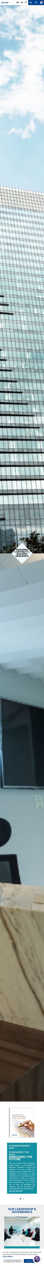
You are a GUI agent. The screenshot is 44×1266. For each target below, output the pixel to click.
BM (17, 2)
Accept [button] (29, 1261)
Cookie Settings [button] (13, 1261)
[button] (30, 2)
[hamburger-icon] (25, 3)
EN (22, 2)
